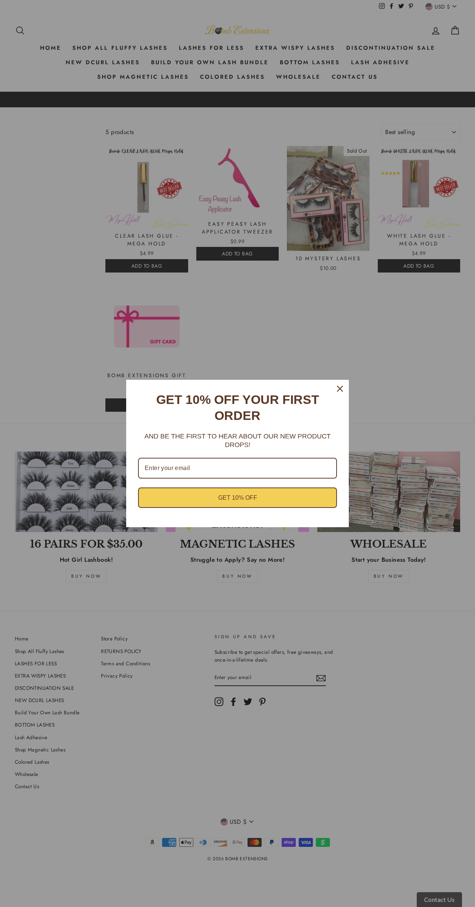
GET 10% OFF (237, 498)
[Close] (340, 389)
